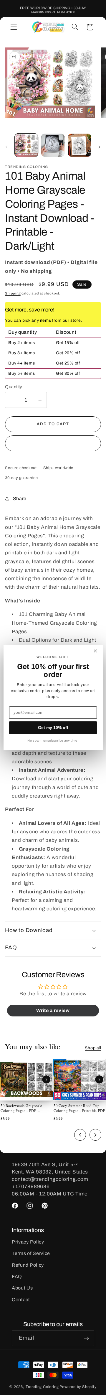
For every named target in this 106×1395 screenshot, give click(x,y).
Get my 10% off (53, 727)
